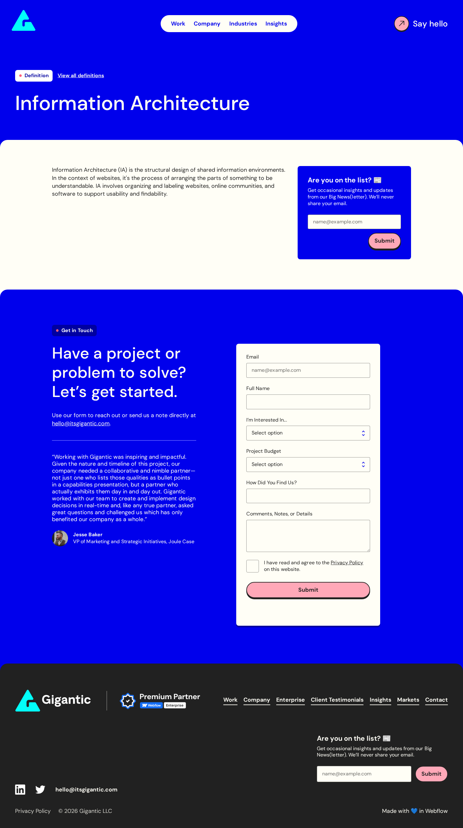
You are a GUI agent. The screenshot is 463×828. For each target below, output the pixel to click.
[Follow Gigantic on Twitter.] (40, 790)
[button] (243, 23)
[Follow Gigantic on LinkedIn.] (20, 790)
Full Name (258, 388)
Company (256, 700)
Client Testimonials (337, 700)
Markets (408, 700)
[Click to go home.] (54, 701)
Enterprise (290, 700)
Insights (380, 700)
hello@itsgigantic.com (81, 423)
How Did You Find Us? (271, 483)
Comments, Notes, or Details (279, 514)
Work (230, 700)
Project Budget (263, 451)
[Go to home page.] (47, 20)
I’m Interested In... (266, 420)
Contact (436, 700)
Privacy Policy (347, 562)
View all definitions (81, 75)
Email (252, 357)
